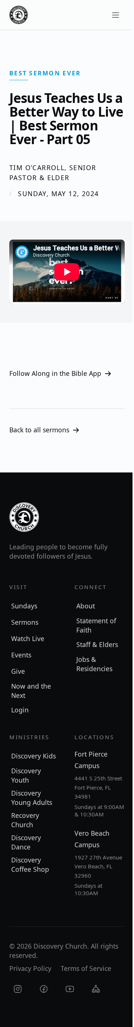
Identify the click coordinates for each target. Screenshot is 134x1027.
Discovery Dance (26, 842)
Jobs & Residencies (94, 664)
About (85, 605)
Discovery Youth (26, 775)
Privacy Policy (30, 968)
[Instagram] (17, 989)
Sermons (24, 622)
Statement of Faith (96, 625)
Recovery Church (25, 820)
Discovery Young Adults (31, 798)
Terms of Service (86, 968)
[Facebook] (43, 989)
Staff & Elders (97, 644)
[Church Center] (95, 989)
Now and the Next (31, 691)
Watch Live (27, 638)
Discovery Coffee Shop (30, 864)
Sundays (24, 605)
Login (20, 709)
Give (18, 671)
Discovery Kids (33, 755)
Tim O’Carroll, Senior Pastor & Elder (52, 172)
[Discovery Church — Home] (18, 15)
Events (21, 654)
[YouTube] (69, 989)
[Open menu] (115, 15)
